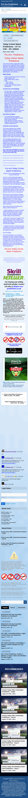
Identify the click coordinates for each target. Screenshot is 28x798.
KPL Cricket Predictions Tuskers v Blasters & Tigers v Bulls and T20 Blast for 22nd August (13, 655)
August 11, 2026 (6, 770)
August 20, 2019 (5, 648)
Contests (6, 35)
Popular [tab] (5, 607)
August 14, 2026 (6, 745)
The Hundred (6, 737)
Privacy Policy (13, 780)
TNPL (12, 684)
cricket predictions (9, 383)
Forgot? (8, 503)
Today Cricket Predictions (11, 40)
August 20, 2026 (6, 693)
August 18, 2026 (6, 719)
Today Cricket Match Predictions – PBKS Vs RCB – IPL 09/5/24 (13, 395)
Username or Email (6, 491)
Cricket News (6, 684)
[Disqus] (14, 427)
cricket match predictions (18, 382)
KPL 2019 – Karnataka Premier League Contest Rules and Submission (13, 634)
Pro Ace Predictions (9, 4)
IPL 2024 (10, 38)
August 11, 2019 (5, 637)
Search (25, 602)
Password (3, 497)
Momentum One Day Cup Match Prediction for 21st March (11, 615)
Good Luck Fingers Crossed (14, 291)
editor (12, 51)
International (19, 385)
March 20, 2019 (5, 618)
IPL (5, 38)
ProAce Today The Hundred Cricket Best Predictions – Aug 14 (12, 544)
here (7, 299)
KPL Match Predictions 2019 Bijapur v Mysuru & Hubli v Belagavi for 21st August (13, 644)
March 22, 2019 (5, 627)
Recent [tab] (12, 607)
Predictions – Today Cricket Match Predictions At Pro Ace (15, 295)
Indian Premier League (17, 35)
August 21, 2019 (5, 659)
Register (13, 503)
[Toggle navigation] (25, 5)
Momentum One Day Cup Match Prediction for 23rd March (11, 624)
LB (11, 618)
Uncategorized (6, 612)
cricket (8, 382)
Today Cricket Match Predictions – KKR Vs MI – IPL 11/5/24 (14, 402)
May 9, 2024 (6, 51)
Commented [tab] (21, 607)
